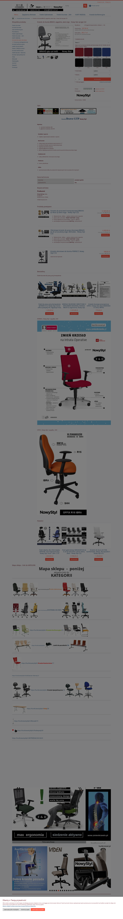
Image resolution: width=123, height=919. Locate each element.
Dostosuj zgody (25, 909)
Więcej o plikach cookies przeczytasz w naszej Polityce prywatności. (19, 906)
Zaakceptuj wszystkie (38, 909)
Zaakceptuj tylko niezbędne (11, 909)
